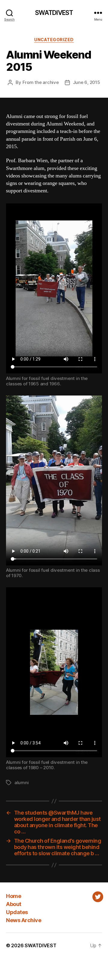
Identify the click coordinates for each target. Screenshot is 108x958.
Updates (17, 912)
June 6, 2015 (86, 82)
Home (13, 896)
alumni (21, 782)
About (13, 904)
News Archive (23, 920)
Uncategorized (54, 39)
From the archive (40, 82)
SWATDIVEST (54, 13)
